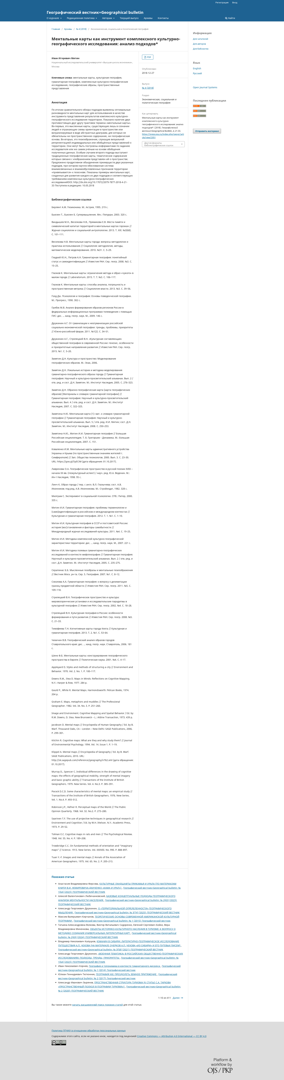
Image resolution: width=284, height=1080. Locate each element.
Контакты (163, 18)
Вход (234, 2)
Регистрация (221, 2)
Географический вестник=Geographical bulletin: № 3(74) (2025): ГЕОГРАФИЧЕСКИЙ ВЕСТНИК (127, 912)
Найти (231, 18)
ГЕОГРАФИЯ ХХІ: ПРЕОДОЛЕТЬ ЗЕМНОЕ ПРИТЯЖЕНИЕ (126, 974)
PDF (149, 57)
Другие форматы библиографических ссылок (158, 144)
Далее (176, 997)
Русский (197, 73)
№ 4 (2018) (81, 28)
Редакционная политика (81, 18)
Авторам (107, 18)
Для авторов (199, 43)
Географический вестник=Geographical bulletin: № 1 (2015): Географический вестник (122, 920)
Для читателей (200, 38)
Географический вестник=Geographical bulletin (95, 12)
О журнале (53, 18)
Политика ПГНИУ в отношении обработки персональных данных (89, 1030)
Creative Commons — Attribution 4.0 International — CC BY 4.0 (171, 1036)
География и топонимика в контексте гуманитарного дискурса (125, 966)
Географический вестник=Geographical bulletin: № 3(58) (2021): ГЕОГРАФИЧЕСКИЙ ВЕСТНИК (110, 949)
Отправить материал (207, 131)
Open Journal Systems (205, 87)
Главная (56, 28)
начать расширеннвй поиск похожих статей (97, 1004)
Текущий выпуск (129, 18)
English (197, 68)
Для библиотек (201, 48)
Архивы (148, 18)
